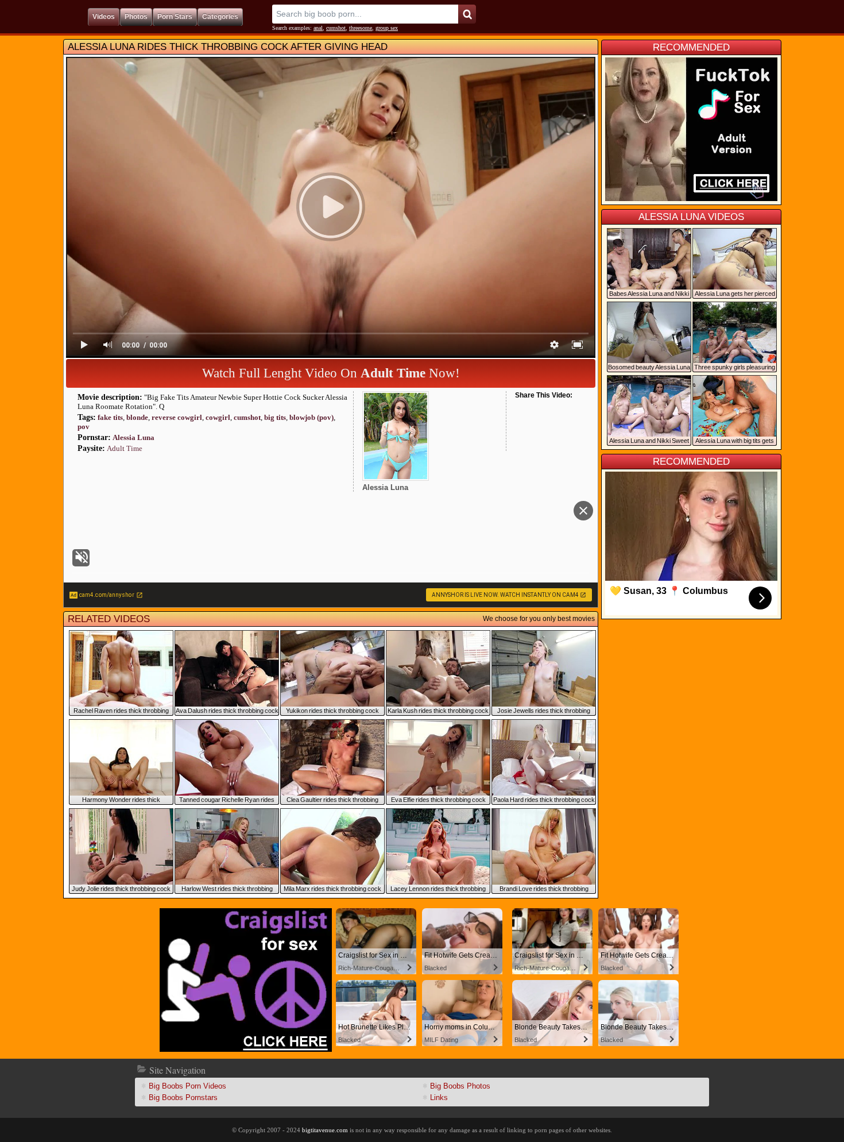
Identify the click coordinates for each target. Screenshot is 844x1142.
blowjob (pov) (311, 417)
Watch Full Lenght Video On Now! (331, 373)
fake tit (110, 417)
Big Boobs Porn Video (187, 1086)
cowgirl (218, 417)
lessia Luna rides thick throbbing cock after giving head (228, 46)
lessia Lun (133, 437)
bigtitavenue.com (325, 1129)
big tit (275, 417)
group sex (386, 28)
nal (318, 28)
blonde (137, 417)
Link (439, 1097)
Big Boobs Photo (460, 1086)
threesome (360, 28)
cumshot (336, 28)
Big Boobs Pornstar (183, 1097)
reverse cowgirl (177, 417)
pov (84, 426)
